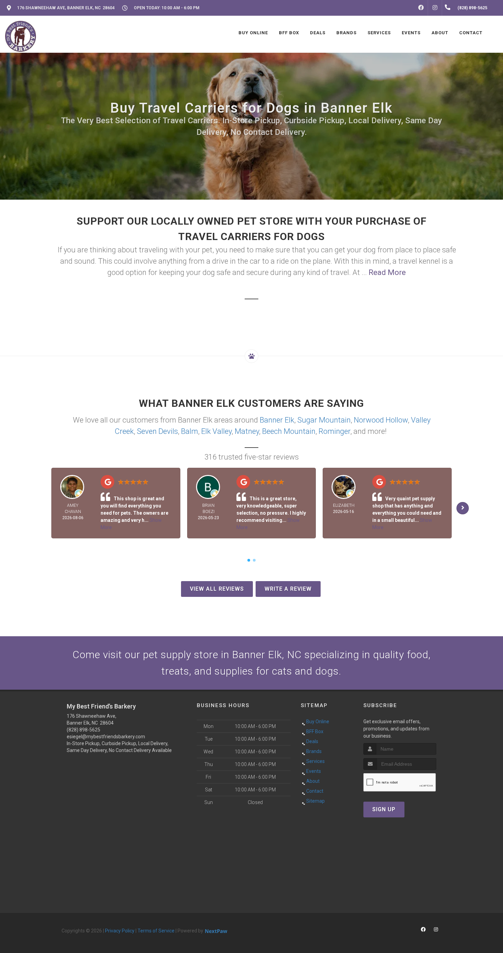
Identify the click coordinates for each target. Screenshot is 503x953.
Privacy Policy (119, 930)
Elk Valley (216, 431)
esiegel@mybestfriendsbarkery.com (106, 736)
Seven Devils (157, 431)
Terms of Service (156, 930)
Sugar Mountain (324, 420)
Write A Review (288, 589)
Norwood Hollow (381, 420)
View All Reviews (217, 589)
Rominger (334, 431)
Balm (189, 431)
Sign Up (384, 809)
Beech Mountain (288, 431)
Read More (387, 272)
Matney (247, 431)
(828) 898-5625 (83, 729)
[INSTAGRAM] (435, 8)
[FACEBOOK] (421, 8)
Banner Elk (277, 420)
